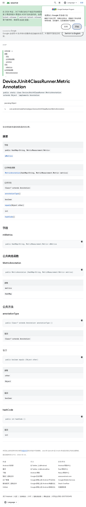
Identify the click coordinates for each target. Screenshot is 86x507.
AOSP (4, 45)
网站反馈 (47, 496)
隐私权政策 (37, 496)
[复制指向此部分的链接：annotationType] (21, 314)
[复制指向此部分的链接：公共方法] (15, 307)
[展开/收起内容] (12, 51)
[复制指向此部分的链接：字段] (10, 228)
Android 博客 (35, 473)
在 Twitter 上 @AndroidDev (39, 469)
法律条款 (23, 496)
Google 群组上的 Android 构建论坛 (42, 483)
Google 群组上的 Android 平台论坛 (42, 480)
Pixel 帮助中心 (63, 469)
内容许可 (24, 451)
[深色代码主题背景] (82, 241)
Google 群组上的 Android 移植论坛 (42, 487)
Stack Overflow (63, 483)
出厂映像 (6, 480)
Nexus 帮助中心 (63, 473)
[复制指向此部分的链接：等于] (9, 350)
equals (8, 205)
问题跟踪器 (62, 487)
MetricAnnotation (12, 173)
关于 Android (7, 496)
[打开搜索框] (55, 2)
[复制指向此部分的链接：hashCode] (15, 410)
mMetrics (9, 156)
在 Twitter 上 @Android (38, 465)
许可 (29, 496)
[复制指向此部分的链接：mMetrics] (15, 235)
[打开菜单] (3, 2)
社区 (15, 496)
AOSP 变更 (24, 20)
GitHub (5, 487)
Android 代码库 (8, 465)
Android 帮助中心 (64, 465)
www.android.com (65, 476)
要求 (4, 469)
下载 (4, 473)
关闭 (66, 27)
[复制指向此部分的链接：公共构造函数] (21, 256)
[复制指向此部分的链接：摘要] (10, 136)
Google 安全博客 (36, 476)
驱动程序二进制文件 (10, 483)
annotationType (12, 194)
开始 (77, 27)
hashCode (9, 217)
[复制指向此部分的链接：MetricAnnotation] (23, 263)
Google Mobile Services (66, 480)
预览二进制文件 (8, 476)
